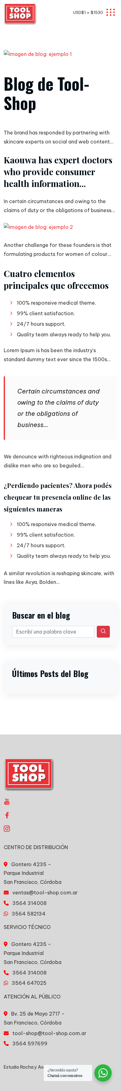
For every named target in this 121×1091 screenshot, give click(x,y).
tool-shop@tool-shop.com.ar (49, 1033)
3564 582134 (29, 914)
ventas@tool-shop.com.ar (45, 892)
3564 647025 (29, 983)
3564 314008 (29, 903)
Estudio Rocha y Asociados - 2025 (40, 1067)
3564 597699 (29, 1043)
